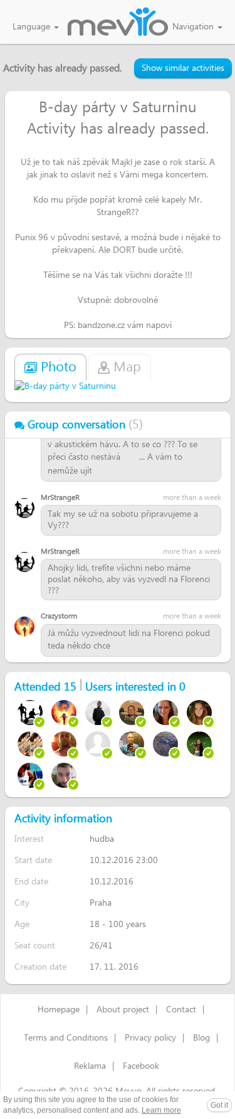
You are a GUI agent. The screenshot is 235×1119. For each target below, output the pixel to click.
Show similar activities (183, 68)
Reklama (90, 1066)
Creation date (40, 966)
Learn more (161, 1110)
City (21, 903)
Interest (29, 839)
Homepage (59, 1010)
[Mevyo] (117, 22)
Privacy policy (150, 1038)
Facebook (141, 1066)
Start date (33, 860)
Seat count (34, 945)
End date (31, 881)
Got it (219, 1105)
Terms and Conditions (66, 1038)
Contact (181, 1010)
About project (123, 1010)
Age (21, 924)
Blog (201, 1038)
